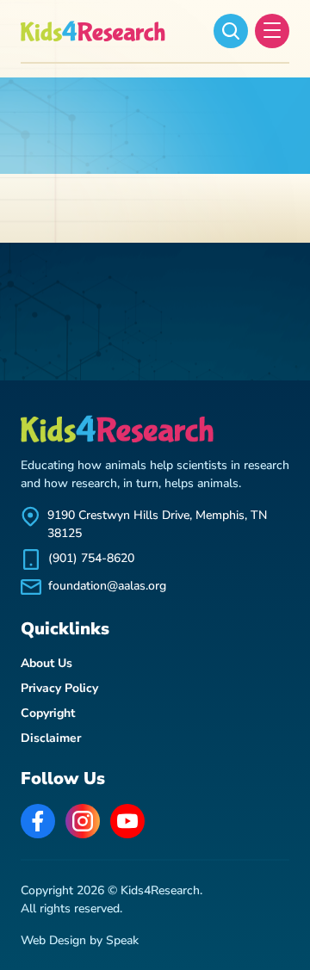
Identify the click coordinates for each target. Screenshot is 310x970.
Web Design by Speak (80, 940)
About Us (46, 663)
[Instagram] (82, 821)
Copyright (48, 713)
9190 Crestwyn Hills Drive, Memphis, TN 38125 (157, 524)
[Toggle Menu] (272, 31)
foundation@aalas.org (107, 586)
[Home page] (94, 31)
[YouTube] (127, 821)
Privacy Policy (59, 688)
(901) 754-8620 (91, 558)
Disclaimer (51, 738)
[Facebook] (38, 821)
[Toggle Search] (231, 31)
